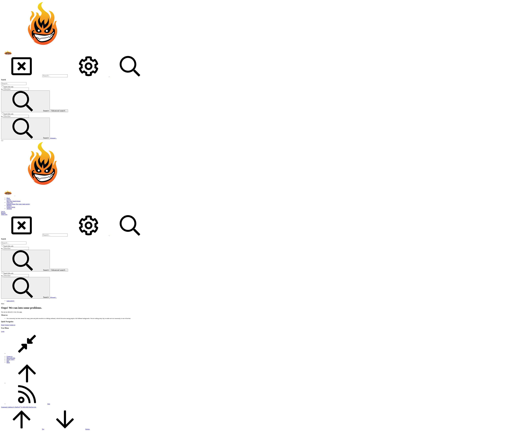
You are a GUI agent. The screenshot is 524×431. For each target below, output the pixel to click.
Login (2, 331)
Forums (7, 325)
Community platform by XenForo (18, 407)
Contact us (12, 325)
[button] (2, 140)
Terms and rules (11, 358)
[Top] (27, 383)
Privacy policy (10, 359)
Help (8, 361)
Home (2, 325)
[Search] (88, 76)
